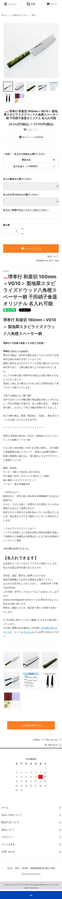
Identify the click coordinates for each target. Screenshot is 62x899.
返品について (53, 256)
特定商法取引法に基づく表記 (42, 868)
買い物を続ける (52, 745)
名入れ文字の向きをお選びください (21, 194)
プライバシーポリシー (31, 873)
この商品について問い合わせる (45, 739)
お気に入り (32, 129)
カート (53, 4)
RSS (17, 868)
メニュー (12, 4)
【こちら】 (28, 632)
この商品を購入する (31, 725)
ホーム (4, 15)
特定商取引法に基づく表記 (47, 260)
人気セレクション (19, 15)
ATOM (25, 868)
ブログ (10, 868)
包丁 (34, 15)
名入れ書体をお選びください (17, 179)
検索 (32, 4)
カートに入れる (32, 248)
